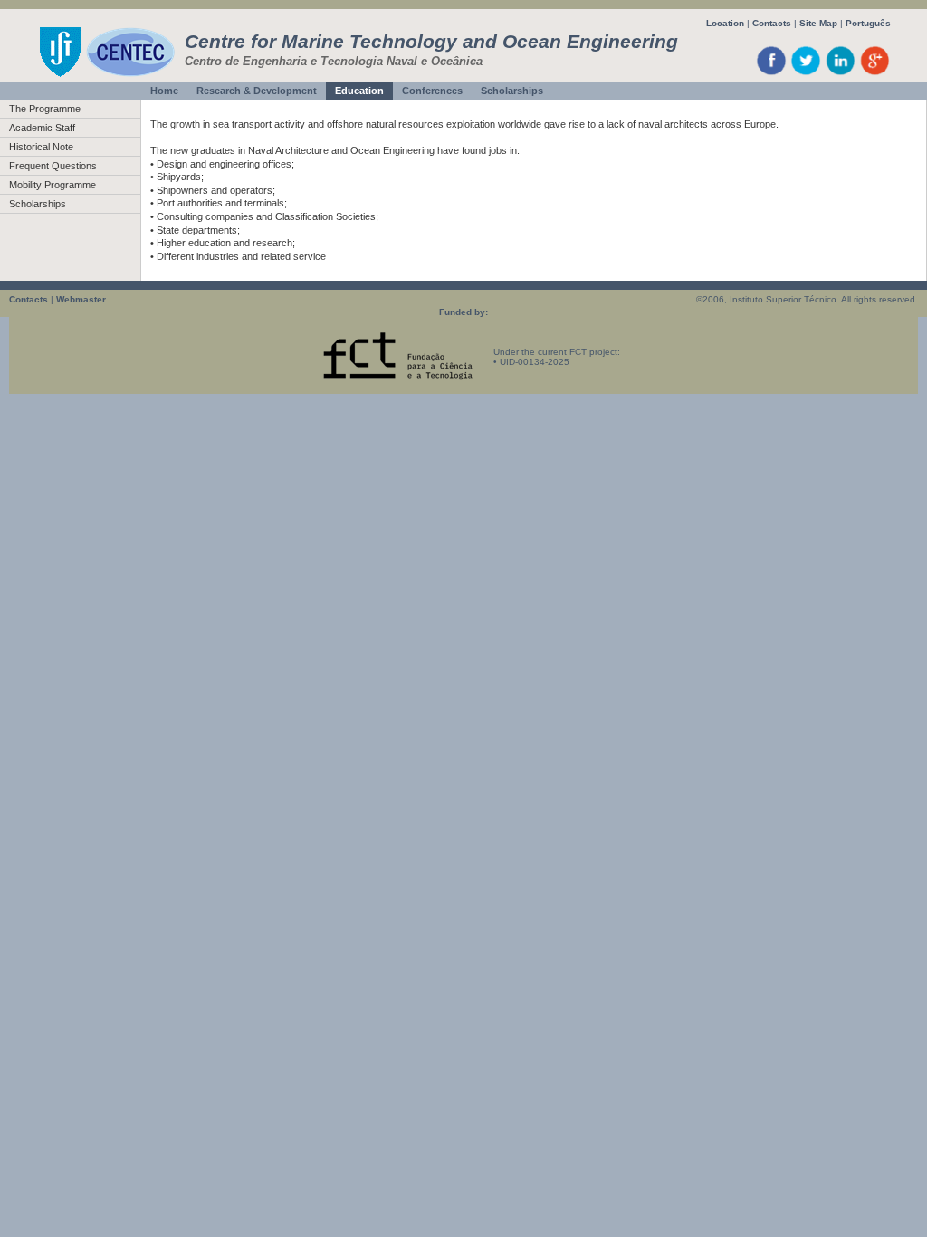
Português (868, 23)
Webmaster (81, 299)
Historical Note (41, 146)
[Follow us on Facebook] (772, 74)
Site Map (818, 23)
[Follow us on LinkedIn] (840, 74)
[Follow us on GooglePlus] (875, 74)
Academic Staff (42, 127)
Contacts (771, 23)
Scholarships (512, 90)
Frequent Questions (53, 165)
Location (725, 23)
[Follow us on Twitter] (806, 74)
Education (359, 90)
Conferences (432, 90)
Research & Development (256, 90)
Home (164, 90)
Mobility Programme (52, 184)
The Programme (45, 108)
